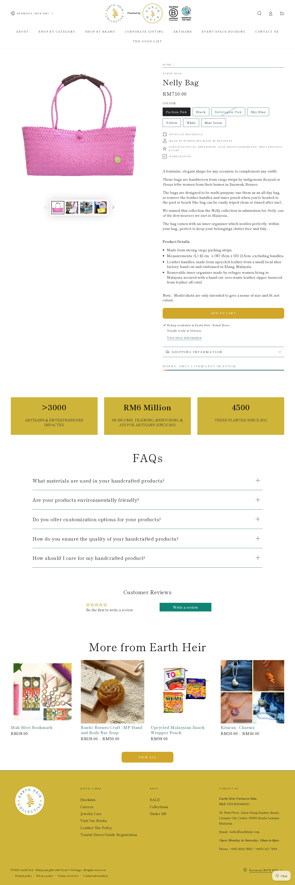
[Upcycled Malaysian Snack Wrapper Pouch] (182, 692)
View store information (184, 337)
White (192, 123)
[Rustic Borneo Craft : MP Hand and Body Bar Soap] (112, 692)
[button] (259, 13)
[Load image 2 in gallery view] (72, 207)
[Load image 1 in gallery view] (57, 207)
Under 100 (158, 813)
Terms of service (68, 875)
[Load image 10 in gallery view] (100, 207)
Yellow (173, 123)
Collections (159, 806)
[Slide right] (113, 207)
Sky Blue (260, 113)
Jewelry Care (91, 813)
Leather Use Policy (96, 827)
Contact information (95, 875)
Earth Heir (172, 73)
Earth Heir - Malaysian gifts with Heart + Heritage (51, 870)
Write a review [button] (185, 607)
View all (147, 757)
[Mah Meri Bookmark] (42, 692)
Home (167, 64)
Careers (86, 806)
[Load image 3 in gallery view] (86, 207)
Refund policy (23, 875)
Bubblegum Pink (228, 113)
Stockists (87, 799)
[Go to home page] (147, 13)
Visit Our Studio (93, 820)
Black (202, 113)
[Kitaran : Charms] (252, 692)
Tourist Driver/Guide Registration (108, 834)
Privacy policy (44, 875)
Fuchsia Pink (176, 113)
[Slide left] (45, 207)
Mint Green (214, 123)
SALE (155, 799)
